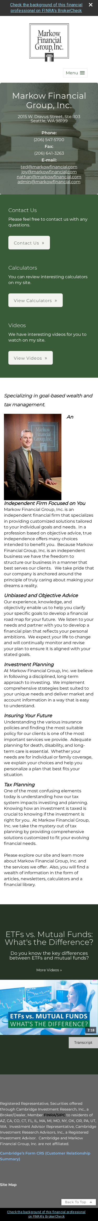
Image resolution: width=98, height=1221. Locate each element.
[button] (75, 72)
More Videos (49, 970)
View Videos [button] (28, 358)
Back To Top (76, 1202)
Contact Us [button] (26, 243)
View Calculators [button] (33, 300)
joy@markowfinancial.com (49, 171)
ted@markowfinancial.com (49, 166)
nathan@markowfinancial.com (49, 176)
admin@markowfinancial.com (49, 181)
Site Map (8, 1184)
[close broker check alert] (91, 5)
